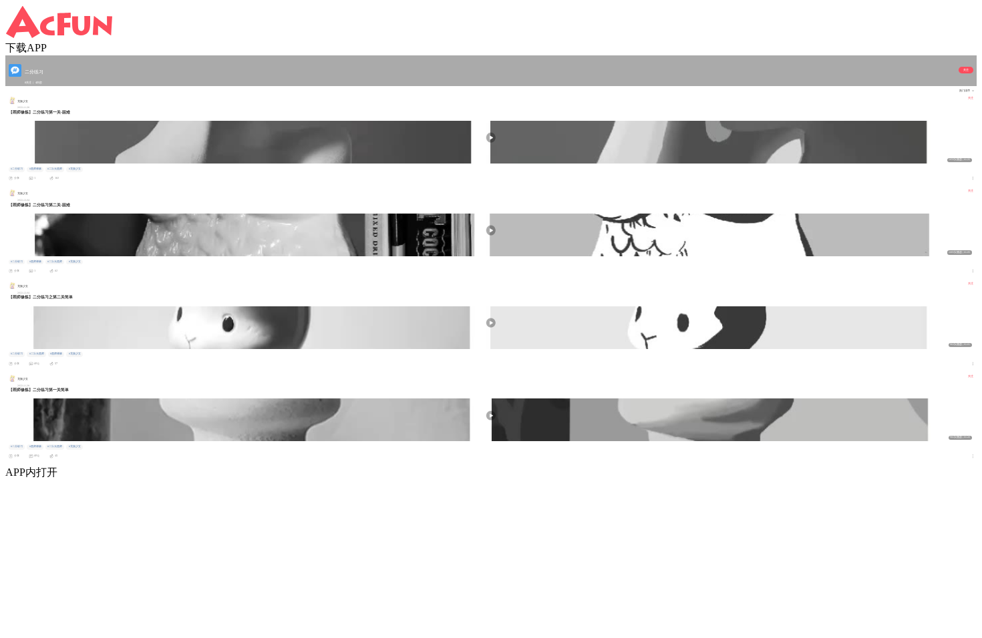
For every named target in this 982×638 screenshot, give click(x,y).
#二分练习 (17, 169)
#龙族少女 (75, 169)
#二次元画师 (54, 169)
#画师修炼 (35, 169)
